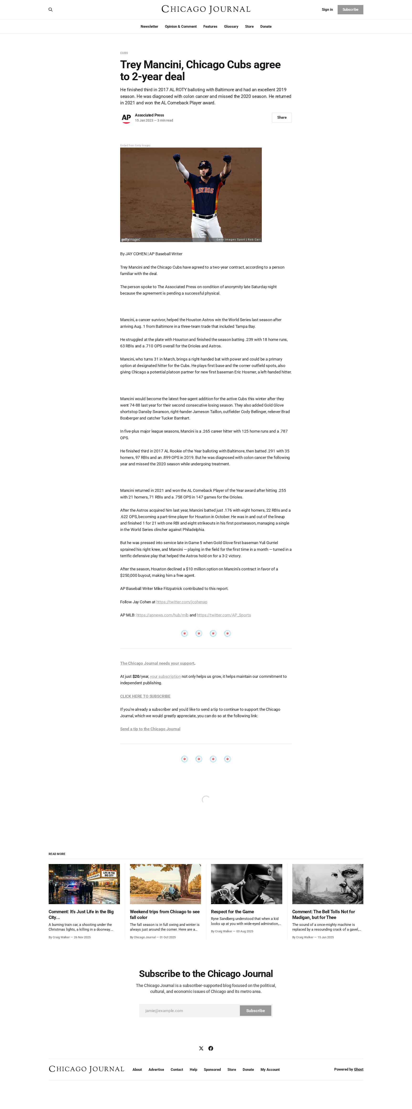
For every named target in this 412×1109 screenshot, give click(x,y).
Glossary (231, 26)
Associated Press (149, 115)
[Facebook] (210, 1048)
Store (249, 26)
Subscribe (350, 9)
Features (210, 26)
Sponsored (212, 1069)
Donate (266, 26)
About (137, 1069)
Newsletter (149, 26)
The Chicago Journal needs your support (157, 663)
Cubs (124, 53)
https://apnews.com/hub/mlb (162, 615)
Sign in (327, 9)
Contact (177, 1069)
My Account (270, 1069)
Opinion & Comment (181, 26)
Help (193, 1069)
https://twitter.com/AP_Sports (224, 615)
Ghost (358, 1069)
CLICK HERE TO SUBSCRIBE (145, 696)
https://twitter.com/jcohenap (181, 602)
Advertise (156, 1069)
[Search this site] (50, 9)
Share (282, 117)
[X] (201, 1048)
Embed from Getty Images (135, 145)
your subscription (165, 676)
